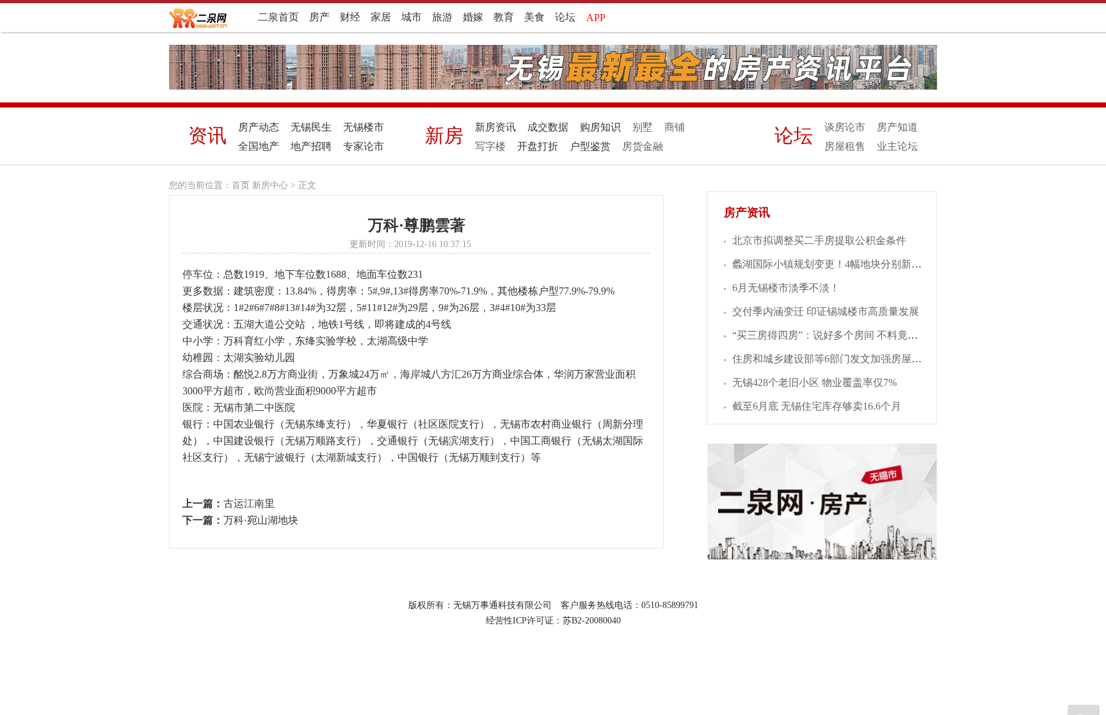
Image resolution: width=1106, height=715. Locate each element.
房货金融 (642, 146)
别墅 (642, 127)
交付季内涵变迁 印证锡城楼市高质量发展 (825, 311)
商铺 (674, 127)
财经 (350, 17)
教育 (503, 17)
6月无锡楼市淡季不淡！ (786, 287)
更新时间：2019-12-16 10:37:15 (410, 244)
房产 (319, 17)
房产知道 (897, 127)
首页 (241, 185)
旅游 (442, 17)
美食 (534, 17)
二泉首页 (278, 17)
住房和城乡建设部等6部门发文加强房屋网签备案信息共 (857, 358)
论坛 (565, 17)
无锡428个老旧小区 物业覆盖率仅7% (814, 382)
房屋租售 (844, 146)
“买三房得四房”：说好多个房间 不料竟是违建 (835, 335)
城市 (411, 17)
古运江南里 (249, 503)
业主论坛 (897, 146)
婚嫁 (473, 17)
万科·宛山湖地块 (260, 520)
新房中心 (270, 185)
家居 (381, 17)
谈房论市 (844, 127)
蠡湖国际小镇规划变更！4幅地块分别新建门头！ (842, 264)
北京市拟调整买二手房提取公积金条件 (819, 240)
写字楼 (490, 146)
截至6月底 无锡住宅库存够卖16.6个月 (816, 406)
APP (595, 17)
